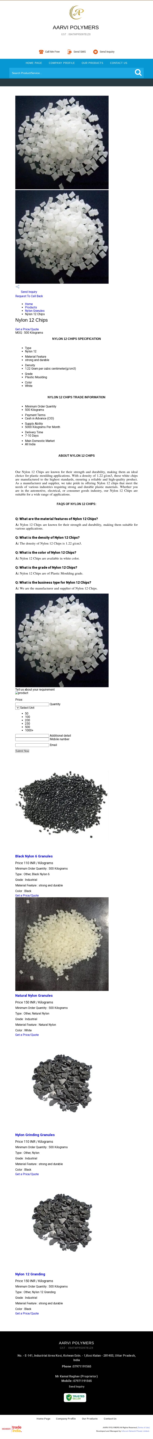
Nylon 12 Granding (30, 1274)
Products (31, 307)
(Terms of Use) (143, 1427)
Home (29, 304)
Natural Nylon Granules (34, 996)
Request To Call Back (29, 296)
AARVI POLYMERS (76, 30)
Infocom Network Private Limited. (135, 1431)
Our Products (92, 63)
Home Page (34, 63)
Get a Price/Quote (27, 329)
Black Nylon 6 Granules (34, 856)
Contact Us (118, 63)
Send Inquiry (28, 292)
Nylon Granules (35, 311)
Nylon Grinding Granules (35, 1135)
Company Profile (62, 63)
